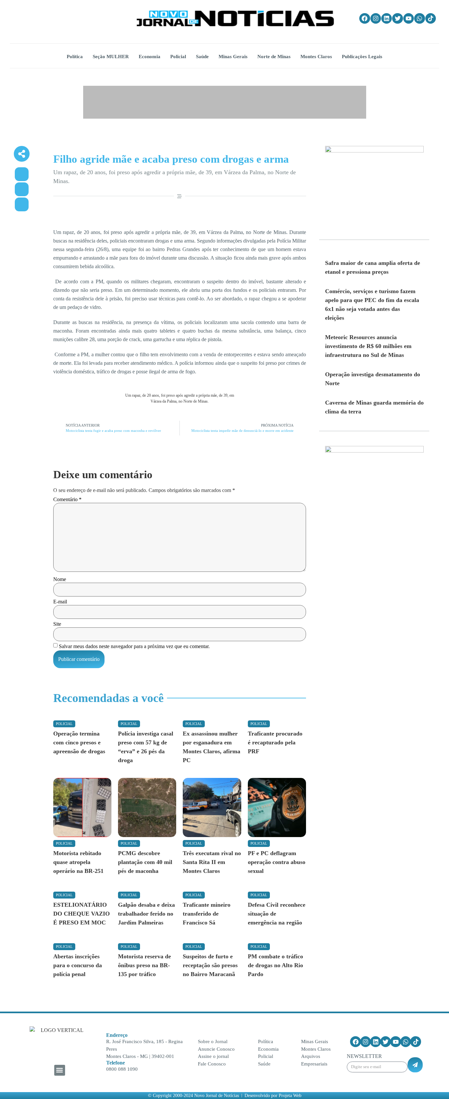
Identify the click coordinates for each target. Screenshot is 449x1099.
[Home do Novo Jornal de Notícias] (235, 18)
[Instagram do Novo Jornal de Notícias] (375, 18)
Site (57, 624)
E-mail (60, 601)
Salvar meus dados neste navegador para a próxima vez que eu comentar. (134, 646)
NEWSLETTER (364, 1056)
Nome (59, 579)
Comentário (67, 499)
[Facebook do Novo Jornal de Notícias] (364, 18)
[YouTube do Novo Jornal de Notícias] (408, 18)
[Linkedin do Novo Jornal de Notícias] (386, 18)
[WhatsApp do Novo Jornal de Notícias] (419, 18)
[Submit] (415, 1064)
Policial (64, 724)
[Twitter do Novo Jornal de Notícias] (397, 18)
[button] (59, 1070)
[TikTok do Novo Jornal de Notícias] (430, 18)
